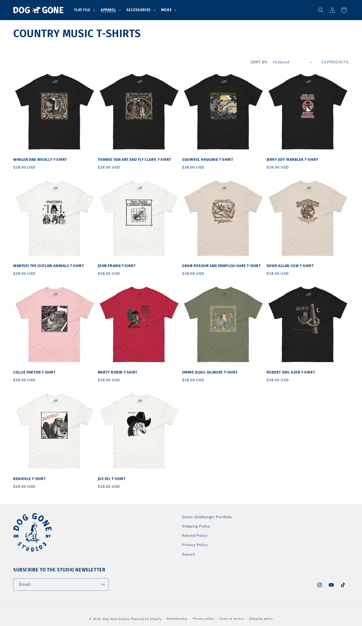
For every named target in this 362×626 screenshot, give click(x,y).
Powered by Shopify (146, 619)
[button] (84, 10)
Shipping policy (261, 619)
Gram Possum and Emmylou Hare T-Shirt (221, 266)
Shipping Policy (196, 526)
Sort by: (259, 62)
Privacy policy (203, 619)
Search (188, 554)
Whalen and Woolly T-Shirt (40, 159)
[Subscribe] (102, 584)
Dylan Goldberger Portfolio (207, 517)
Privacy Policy (195, 544)
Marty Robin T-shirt (117, 372)
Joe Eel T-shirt (112, 479)
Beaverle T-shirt (29, 479)
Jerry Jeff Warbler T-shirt (293, 159)
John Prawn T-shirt (117, 266)
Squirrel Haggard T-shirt (207, 159)
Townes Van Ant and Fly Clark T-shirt (134, 159)
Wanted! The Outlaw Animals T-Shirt (48, 266)
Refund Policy (195, 535)
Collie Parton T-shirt (34, 372)
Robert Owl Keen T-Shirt (291, 372)
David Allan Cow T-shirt (290, 266)
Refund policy (177, 619)
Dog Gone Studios (116, 619)
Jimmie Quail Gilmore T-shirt (210, 372)
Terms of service (231, 619)
